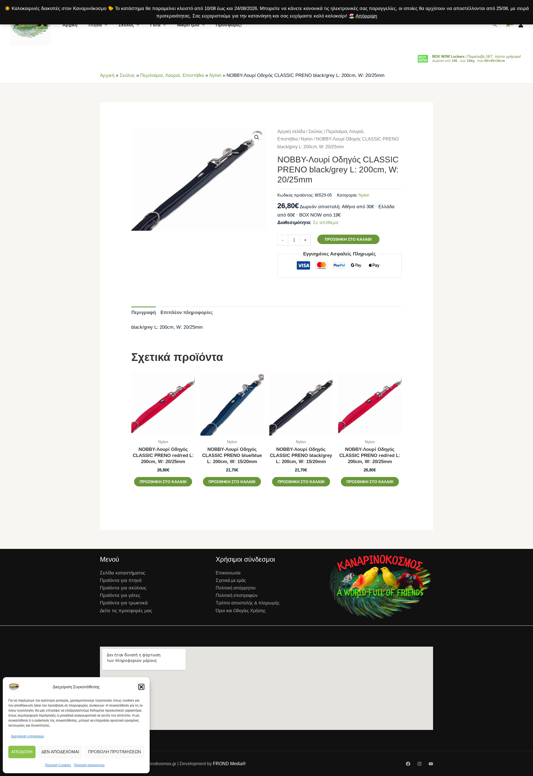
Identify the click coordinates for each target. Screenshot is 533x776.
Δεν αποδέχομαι (60, 751)
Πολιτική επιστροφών (237, 595)
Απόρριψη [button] (366, 16)
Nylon (215, 75)
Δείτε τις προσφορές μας (126, 610)
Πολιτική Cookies (58, 765)
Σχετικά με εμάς (231, 580)
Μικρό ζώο (188, 24)
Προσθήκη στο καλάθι (348, 239)
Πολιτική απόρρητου (89, 765)
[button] (141, 687)
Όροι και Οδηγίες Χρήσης (241, 610)
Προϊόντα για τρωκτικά (124, 603)
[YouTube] (431, 764)
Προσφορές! (229, 24)
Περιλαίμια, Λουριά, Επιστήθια (172, 75)
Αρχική (69, 24)
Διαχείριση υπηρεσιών (27, 736)
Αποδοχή (21, 751)
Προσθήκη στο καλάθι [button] (163, 481)
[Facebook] (408, 764)
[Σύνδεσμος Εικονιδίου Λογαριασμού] (520, 24)
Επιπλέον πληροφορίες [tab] (186, 312)
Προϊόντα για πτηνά (121, 580)
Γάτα (155, 24)
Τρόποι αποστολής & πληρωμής (248, 603)
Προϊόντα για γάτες (120, 595)
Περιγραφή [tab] (143, 312)
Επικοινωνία (228, 573)
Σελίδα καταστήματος (122, 573)
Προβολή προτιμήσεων (114, 751)
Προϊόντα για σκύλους (123, 588)
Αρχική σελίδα (291, 131)
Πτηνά (95, 24)
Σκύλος (126, 24)
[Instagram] (419, 764)
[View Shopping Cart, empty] (508, 25)
